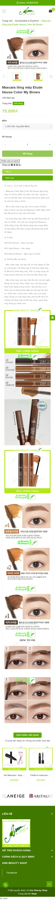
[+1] (20, 165)
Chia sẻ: (6, 165)
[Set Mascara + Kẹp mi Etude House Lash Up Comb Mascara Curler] (14, 758)
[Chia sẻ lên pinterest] (17, 165)
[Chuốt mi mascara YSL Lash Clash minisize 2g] (41, 758)
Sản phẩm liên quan (27, 735)
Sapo (34, 893)
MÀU (4, 121)
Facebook (11, 872)
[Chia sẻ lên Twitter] (15, 165)
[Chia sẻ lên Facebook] (12, 165)
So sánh (4, 898)
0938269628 (32, 3)
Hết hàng (27, 153)
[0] (50, 11)
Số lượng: (7, 137)
